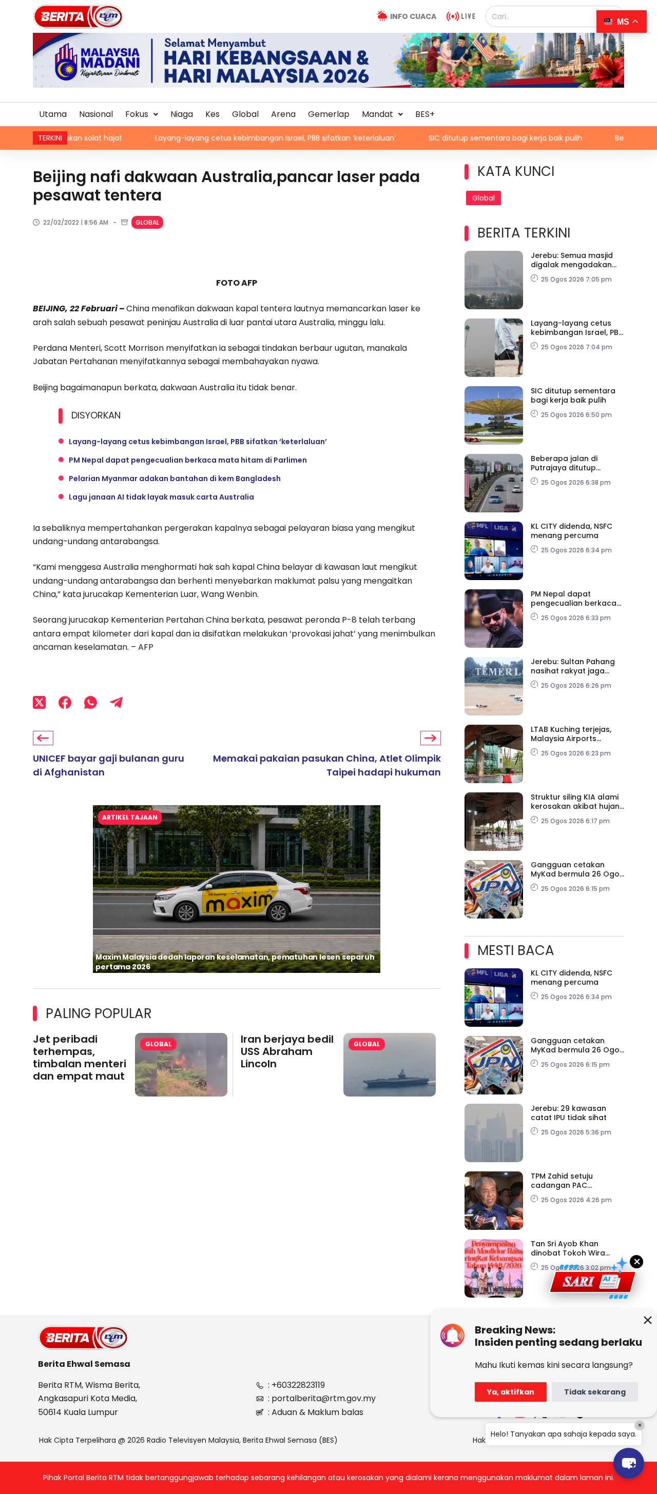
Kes (212, 114)
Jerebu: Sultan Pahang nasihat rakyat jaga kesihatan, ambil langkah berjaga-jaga (573, 666)
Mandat (377, 114)
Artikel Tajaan (130, 817)
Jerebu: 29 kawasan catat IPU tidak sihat (569, 1113)
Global (245, 114)
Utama (53, 114)
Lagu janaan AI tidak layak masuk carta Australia (161, 497)
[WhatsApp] (90, 702)
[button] (141, 114)
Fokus (136, 114)
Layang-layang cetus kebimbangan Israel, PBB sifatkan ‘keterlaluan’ (212, 138)
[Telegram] (116, 702)
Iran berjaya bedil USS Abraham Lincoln (287, 1051)
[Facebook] (65, 702)
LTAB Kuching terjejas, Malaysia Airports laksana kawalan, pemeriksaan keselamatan (571, 734)
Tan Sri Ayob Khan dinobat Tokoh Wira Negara (568, 1248)
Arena (283, 114)
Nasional (96, 114)
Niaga (181, 114)
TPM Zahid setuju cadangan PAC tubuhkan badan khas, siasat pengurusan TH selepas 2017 (573, 1180)
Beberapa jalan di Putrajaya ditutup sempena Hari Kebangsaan (564, 463)
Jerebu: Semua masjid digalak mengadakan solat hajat (572, 260)
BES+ (425, 114)
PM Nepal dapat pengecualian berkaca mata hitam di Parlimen (188, 460)
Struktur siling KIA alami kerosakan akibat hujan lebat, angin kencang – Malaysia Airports (575, 801)
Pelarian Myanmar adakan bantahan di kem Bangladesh (175, 478)
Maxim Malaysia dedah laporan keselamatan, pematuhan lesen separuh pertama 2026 (234, 962)
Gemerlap (329, 114)
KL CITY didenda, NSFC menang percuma (571, 531)
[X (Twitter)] (39, 702)
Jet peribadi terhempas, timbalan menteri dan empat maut (79, 1057)
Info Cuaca (413, 16)
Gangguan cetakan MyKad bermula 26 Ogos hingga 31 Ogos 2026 (577, 869)
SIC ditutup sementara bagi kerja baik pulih (442, 138)
